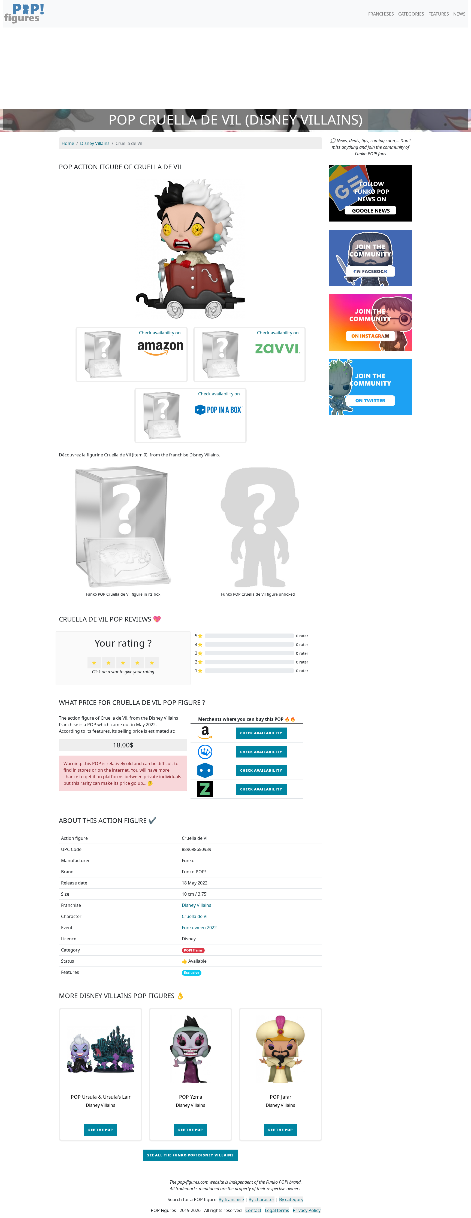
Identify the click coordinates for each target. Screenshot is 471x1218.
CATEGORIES (411, 14)
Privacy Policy (307, 1210)
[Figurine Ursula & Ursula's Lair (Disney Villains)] (100, 1049)
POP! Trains (193, 950)
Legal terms (277, 1210)
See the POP (100, 1129)
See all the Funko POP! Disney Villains (190, 1155)
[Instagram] (370, 322)
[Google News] (370, 193)
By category (291, 1199)
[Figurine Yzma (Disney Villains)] (190, 1049)
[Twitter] (370, 387)
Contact (253, 1210)
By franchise (231, 1199)
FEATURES (438, 14)
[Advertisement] (235, 68)
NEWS (459, 14)
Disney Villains (196, 905)
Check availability (261, 733)
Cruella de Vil (195, 916)
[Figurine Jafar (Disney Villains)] (280, 1049)
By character (261, 1199)
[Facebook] (370, 257)
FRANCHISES (381, 14)
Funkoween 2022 (199, 928)
